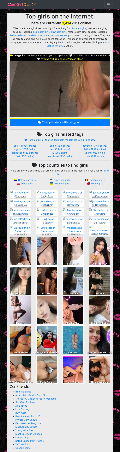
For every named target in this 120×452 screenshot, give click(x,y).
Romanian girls (97, 180)
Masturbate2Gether (26, 426)
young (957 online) (95, 152)
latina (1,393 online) (95, 149)
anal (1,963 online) (60, 145)
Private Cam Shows (26, 419)
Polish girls (27, 183)
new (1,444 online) (60, 149)
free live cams (23, 391)
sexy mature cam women (53, 35)
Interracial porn (23, 437)
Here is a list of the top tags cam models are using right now (61, 139)
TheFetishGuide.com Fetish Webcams (35, 398)
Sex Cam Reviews (25, 402)
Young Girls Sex (24, 430)
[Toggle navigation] (108, 4)
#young (45, 58)
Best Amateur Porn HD (27, 416)
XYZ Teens (21, 405)
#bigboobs (61, 58)
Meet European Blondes (28, 433)
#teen (80, 58)
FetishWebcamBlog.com (28, 423)
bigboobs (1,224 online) (25, 152)
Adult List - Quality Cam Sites (31, 395)
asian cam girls (41, 31)
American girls (62, 180)
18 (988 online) (60, 152)
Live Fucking (22, 409)
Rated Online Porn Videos (29, 440)
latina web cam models (23, 35)
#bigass (71, 58)
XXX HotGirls (22, 444)
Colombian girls (27, 180)
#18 (52, 58)
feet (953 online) (25, 156)
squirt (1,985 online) (25, 145)
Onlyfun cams (22, 447)
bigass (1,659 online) (24, 149)
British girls (97, 183)
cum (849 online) (95, 156)
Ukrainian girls (62, 183)
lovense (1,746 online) (95, 145)
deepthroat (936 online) (60, 156)
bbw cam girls (78, 28)
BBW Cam (20, 412)
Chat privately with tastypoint (62, 122)
